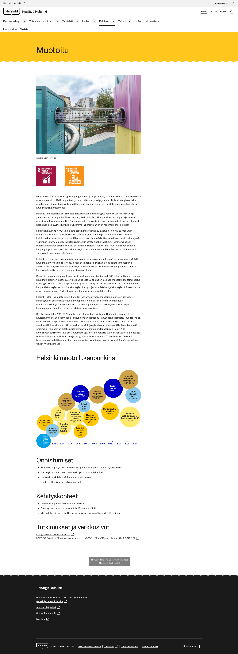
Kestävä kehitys (12, 21)
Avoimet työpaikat (46, 607)
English (223, 11)
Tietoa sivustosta (129, 646)
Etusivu (6, 29)
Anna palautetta (223, 3)
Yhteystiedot (153, 21)
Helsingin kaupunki (12, 3)
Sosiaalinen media (46, 613)
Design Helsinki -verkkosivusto (53, 534)
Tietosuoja (109, 646)
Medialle (41, 619)
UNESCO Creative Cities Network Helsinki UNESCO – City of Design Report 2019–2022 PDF (85, 538)
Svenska (213, 11)
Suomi (204, 11)
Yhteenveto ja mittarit (41, 21)
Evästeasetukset (150, 646)
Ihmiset (86, 21)
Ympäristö (67, 21)
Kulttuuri (104, 21)
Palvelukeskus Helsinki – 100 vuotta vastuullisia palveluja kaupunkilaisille (61, 599)
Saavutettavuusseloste (89, 646)
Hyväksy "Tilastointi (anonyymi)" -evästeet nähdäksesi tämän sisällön (109, 561)
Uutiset (138, 21)
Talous (122, 21)
